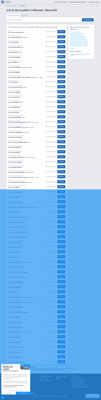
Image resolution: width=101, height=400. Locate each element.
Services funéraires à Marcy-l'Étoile (78, 46)
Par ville (25, 15)
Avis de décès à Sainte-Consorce (78, 39)
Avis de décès (10, 5)
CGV (53, 396)
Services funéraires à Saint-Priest (78, 38)
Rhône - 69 (16, 5)
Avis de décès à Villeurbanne (77, 33)
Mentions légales (62, 396)
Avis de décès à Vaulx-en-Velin (77, 36)
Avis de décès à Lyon (75, 32)
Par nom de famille (14, 15)
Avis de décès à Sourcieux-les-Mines (79, 44)
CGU (56, 396)
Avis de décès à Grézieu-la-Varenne (78, 41)
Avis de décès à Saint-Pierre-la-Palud (79, 42)
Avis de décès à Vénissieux (76, 35)
